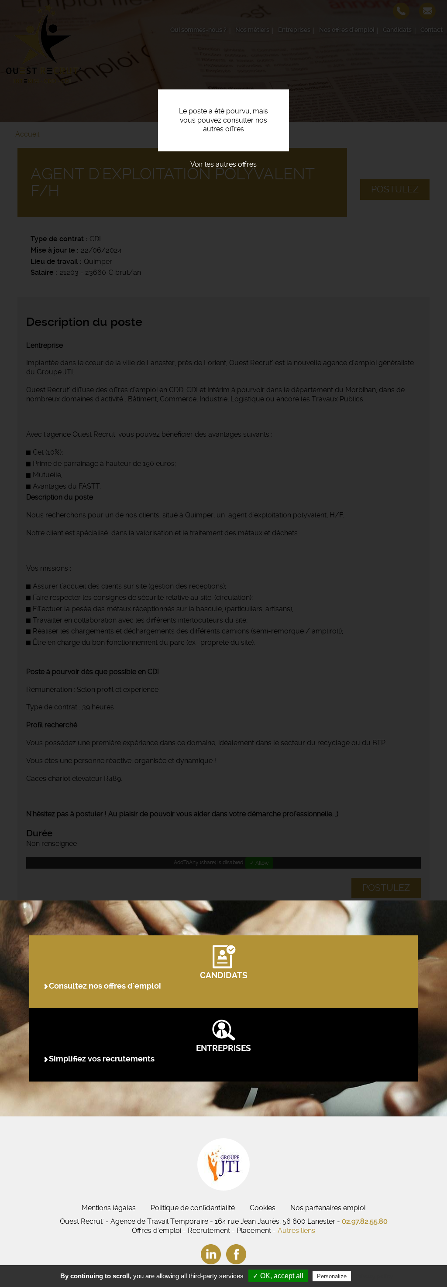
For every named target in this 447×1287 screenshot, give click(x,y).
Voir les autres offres (223, 164)
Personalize (332, 1276)
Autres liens (296, 1230)
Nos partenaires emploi (327, 1208)
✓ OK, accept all (278, 1276)
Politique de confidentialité (193, 1208)
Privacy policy (374, 1276)
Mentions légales (109, 1208)
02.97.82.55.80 (365, 1221)
